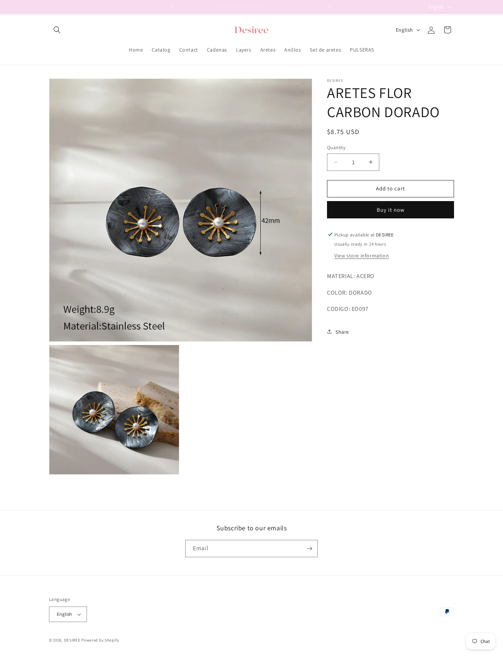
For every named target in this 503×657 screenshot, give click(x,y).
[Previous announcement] (173, 7)
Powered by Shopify (100, 640)
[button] (57, 30)
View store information (361, 255)
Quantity (336, 147)
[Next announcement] (330, 7)
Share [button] (342, 331)
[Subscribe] (309, 548)
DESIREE (72, 640)
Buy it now (391, 209)
